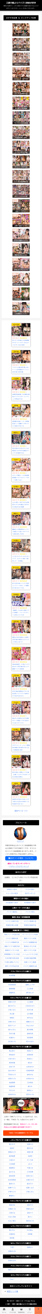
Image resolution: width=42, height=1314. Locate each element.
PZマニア (20, 841)
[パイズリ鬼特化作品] (21, 84)
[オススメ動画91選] (21, 40)
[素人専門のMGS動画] (21, 98)
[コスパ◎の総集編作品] (21, 172)
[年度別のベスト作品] (21, 54)
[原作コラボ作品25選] (21, 186)
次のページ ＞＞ (21, 811)
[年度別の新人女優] (21, 128)
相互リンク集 (12, 1291)
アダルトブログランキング (19, 866)
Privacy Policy (30, 1301)
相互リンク (19, 1301)
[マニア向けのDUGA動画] (21, 113)
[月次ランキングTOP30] (21, 69)
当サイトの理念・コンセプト (22, 858)
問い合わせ (10, 1301)
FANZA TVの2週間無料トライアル (21, 1133)
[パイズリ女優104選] (21, 25)
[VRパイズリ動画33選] (21, 157)
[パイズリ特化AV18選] (21, 142)
